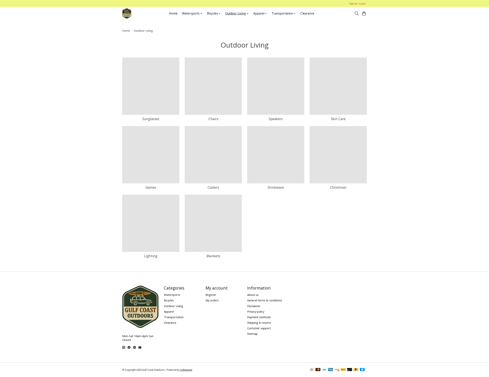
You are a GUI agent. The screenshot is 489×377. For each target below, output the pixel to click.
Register (211, 295)
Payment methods (259, 317)
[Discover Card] (336, 370)
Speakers (276, 118)
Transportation (174, 317)
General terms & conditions (264, 300)
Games (151, 187)
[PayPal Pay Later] (355, 370)
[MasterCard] (318, 370)
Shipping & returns (259, 322)
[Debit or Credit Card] (349, 370)
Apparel (169, 311)
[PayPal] (343, 370)
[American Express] (330, 370)
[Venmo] (362, 370)
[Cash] (311, 370)
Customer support (259, 328)
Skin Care (338, 118)
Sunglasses (150, 118)
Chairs (213, 118)
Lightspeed (186, 369)
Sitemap (252, 334)
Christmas (338, 187)
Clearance (307, 13)
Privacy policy (255, 311)
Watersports (172, 295)
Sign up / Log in (357, 3)
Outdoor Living (173, 306)
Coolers (213, 187)
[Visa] (324, 370)
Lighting (150, 256)
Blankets (213, 256)
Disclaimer (253, 306)
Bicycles (169, 300)
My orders (212, 300)
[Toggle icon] (356, 13)
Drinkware (276, 187)
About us (253, 295)
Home (173, 13)
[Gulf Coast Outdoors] (126, 13)
